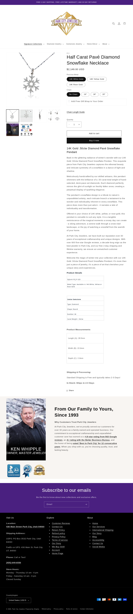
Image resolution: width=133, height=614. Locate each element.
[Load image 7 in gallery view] (26, 129)
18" (94, 94)
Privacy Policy (59, 537)
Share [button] (71, 390)
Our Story (56, 543)
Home (95, 523)
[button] (33, 44)
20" (103, 94)
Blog (94, 537)
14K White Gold (76, 79)
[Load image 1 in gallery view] (12, 115)
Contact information (87, 609)
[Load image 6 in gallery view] (12, 129)
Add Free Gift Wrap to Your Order (87, 101)
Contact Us (57, 527)
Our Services (98, 527)
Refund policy (58, 533)
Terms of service (60, 540)
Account (56, 550)
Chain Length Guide (76, 112)
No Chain (73, 94)
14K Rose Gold (76, 85)
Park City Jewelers (18, 609)
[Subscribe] (86, 504)
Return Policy (58, 530)
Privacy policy (58, 609)
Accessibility (98, 540)
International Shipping (102, 530)
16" (85, 94)
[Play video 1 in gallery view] (26, 115)
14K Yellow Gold (97, 79)
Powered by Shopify (32, 609)
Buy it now (94, 141)
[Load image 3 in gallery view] (40, 115)
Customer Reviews (61, 523)
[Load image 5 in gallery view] (54, 115)
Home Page (57, 553)
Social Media (98, 547)
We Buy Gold (58, 547)
